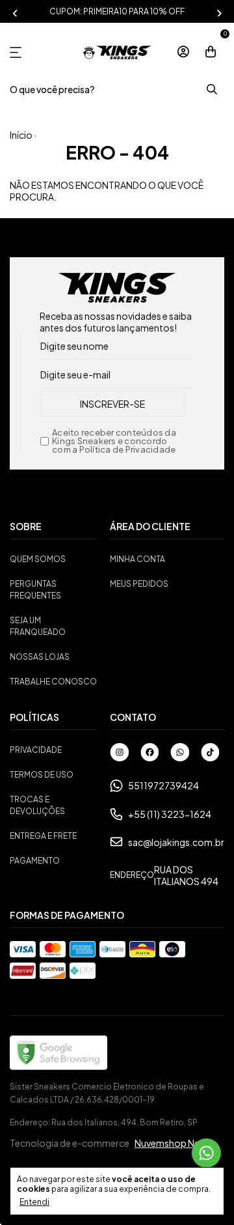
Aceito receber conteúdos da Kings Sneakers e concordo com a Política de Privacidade (114, 441)
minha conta (137, 559)
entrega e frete (43, 836)
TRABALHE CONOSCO (53, 681)
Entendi (34, 1202)
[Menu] (18, 52)
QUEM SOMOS (38, 559)
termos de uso (41, 775)
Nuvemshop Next (171, 1143)
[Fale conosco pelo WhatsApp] (206, 1153)
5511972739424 (163, 785)
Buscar (211, 89)
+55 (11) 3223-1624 (169, 814)
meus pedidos (139, 584)
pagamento (35, 861)
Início (21, 135)
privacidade (36, 750)
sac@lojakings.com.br (176, 842)
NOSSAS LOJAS (40, 657)
